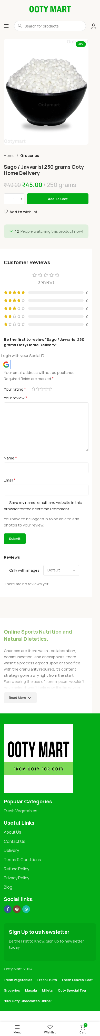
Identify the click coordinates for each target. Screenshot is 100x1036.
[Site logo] (50, 8)
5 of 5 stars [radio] (50, 389)
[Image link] (38, 757)
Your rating (15, 389)
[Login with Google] (6, 364)
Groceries (29, 155)
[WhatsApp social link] (26, 909)
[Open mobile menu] (6, 26)
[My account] (93, 26)
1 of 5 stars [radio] (34, 389)
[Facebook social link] (8, 909)
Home (9, 155)
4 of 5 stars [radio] (46, 389)
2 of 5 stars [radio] (38, 389)
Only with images (24, 570)
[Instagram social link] (17, 909)
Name (10, 458)
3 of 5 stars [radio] (42, 389)
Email (10, 480)
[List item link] (50, 811)
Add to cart (58, 198)
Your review (15, 398)
